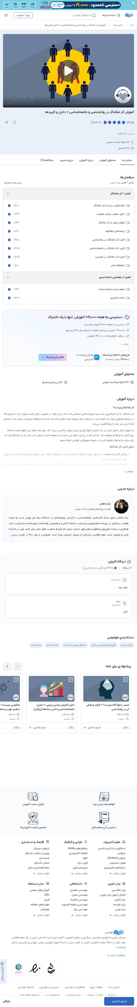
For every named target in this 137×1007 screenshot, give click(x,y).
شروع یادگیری (94, 727)
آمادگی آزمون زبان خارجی (113, 895)
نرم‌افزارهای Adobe (78, 848)
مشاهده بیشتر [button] (118, 955)
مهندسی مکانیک (79, 900)
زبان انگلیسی (119, 890)
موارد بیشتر (119, 873)
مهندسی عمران (80, 895)
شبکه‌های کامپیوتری (115, 867)
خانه (132, 25)
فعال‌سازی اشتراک (54, 357)
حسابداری (44, 858)
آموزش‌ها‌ (118, 25)
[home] (129, 15)
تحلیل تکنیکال (41, 863)
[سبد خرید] (6, 15)
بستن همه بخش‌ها (13, 182)
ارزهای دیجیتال (41, 848)
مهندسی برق (81, 909)
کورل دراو (83, 863)
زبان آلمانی (120, 900)
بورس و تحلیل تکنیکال (37, 853)
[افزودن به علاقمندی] (125, 679)
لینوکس (121, 853)
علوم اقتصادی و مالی (38, 867)
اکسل (46, 900)
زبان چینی (120, 909)
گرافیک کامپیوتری (78, 853)
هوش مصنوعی (118, 863)
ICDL (46, 895)
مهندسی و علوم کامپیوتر (75, 904)
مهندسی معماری (79, 890)
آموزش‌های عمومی (39, 890)
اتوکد (85, 858)
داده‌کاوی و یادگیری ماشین (112, 848)
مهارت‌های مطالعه (40, 904)
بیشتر (126, 344)
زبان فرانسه (119, 904)
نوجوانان (44, 909)
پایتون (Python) (117, 858)
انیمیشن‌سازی (80, 867)
